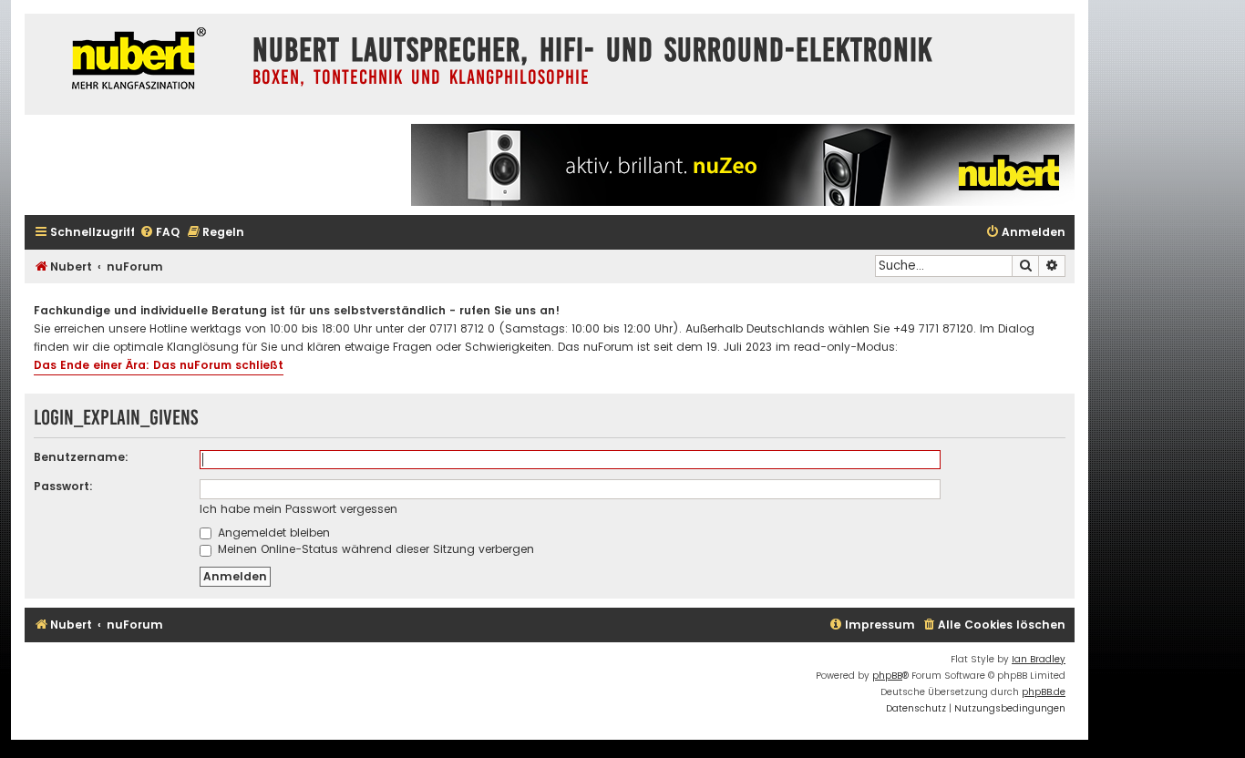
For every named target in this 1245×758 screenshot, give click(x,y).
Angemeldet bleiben (272, 532)
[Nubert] (134, 61)
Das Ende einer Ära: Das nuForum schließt (158, 365)
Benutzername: (81, 457)
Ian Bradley (1038, 659)
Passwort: (63, 486)
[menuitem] (159, 232)
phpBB (887, 675)
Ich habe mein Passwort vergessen (298, 509)
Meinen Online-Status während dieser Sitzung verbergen (374, 549)
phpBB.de (1043, 692)
